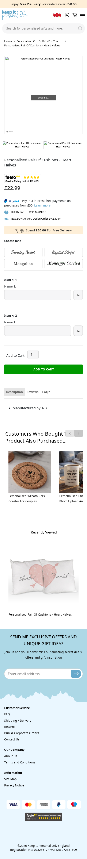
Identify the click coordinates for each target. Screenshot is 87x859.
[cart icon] (74, 15)
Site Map (10, 779)
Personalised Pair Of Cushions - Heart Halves (40, 614)
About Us (10, 756)
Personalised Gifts (27, 41)
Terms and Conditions (19, 762)
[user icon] (66, 15)
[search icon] (80, 28)
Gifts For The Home (52, 41)
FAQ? (46, 392)
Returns (9, 727)
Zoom (10, 131)
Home (8, 41)
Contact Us (11, 739)
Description (14, 392)
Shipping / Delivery (17, 721)
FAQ (7, 714)
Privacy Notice (14, 785)
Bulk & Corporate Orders (21, 733)
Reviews (32, 392)
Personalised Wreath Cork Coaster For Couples (26, 498)
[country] (57, 15)
